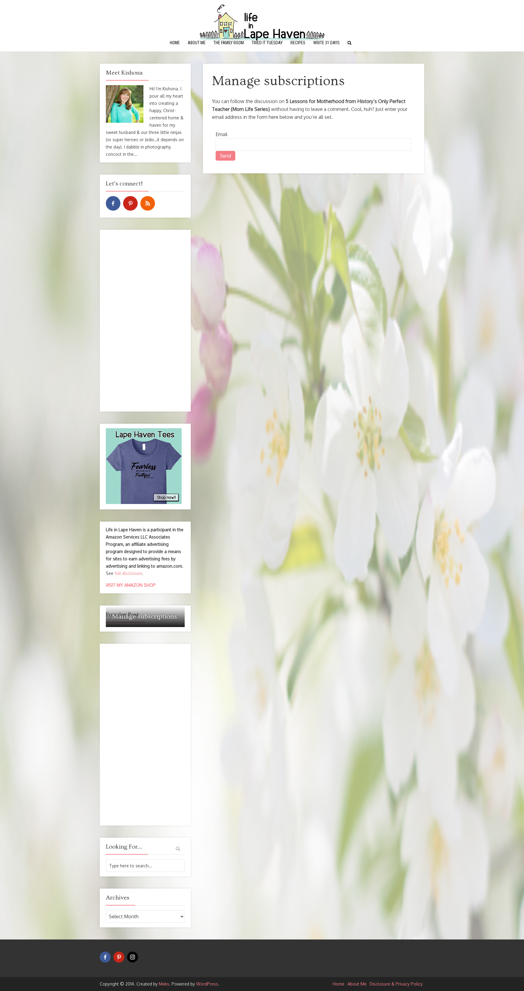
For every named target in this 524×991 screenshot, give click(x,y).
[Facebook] (113, 203)
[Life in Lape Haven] (262, 22)
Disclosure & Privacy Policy (396, 983)
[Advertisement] (145, 321)
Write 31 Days (326, 42)
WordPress (207, 983)
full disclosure (128, 573)
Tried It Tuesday (267, 42)
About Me (197, 42)
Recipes (298, 42)
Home (175, 42)
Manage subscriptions (144, 616)
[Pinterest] (130, 203)
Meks (164, 983)
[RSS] (147, 203)
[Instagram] (132, 957)
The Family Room (228, 42)
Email (221, 134)
